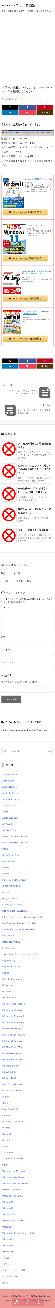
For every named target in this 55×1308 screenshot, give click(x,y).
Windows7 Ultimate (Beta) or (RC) (18, 1233)
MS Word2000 (9, 1072)
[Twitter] (10, 107)
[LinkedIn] (10, 112)
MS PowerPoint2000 (12, 1053)
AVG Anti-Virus (9, 830)
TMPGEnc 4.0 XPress (12, 1158)
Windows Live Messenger (14, 1171)
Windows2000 (9, 1214)
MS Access (7, 985)
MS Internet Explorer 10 (13, 1003)
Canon (5, 849)
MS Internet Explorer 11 (13, 1010)
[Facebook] (27, 107)
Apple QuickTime (10, 818)
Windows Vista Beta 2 (12, 1196)
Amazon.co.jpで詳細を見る (27, 212)
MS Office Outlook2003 (13, 1034)
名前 (3, 637)
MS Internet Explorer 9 (13, 1022)
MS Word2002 (9, 1078)
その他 (5, 1264)
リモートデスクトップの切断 (33, 529)
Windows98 (8, 1245)
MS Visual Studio (10, 1065)
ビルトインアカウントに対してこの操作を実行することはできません (34, 469)
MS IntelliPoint (9, 997)
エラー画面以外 (9, 1276)
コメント (5, 607)
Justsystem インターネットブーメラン (20, 954)
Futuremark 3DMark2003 (14, 880)
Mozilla (5, 972)
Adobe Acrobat (9, 774)
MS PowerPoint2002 (12, 1059)
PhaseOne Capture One (13, 1121)
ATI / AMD (7, 824)
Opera (5, 1103)
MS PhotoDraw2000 (12, 1047)
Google (5, 892)
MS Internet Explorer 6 (13, 1016)
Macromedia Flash (11, 966)
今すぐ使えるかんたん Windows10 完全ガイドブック (36, 312)
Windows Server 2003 (13, 1189)
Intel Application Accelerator (15, 911)
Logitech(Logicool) (11, 960)
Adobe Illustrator (10, 787)
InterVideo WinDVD (11, 942)
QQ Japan (7, 1134)
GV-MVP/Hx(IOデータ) (12, 904)
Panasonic (7, 1115)
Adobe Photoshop (11, 799)
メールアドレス (8, 649)
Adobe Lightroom (10, 793)
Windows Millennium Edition (15, 1183)
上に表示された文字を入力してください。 (20, 681)
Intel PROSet (8, 935)
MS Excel (6, 991)
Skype (5, 1146)
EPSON (5, 867)
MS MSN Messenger (12, 1028)
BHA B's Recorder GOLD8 (14, 842)
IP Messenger (8, 948)
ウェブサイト (7, 662)
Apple (5, 811)
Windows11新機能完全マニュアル (38, 179)
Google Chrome (9, 898)
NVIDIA (5, 1096)
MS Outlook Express (12, 1041)
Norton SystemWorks (12, 1090)
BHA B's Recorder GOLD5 (14, 836)
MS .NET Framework (12, 979)
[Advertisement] (27, 45)
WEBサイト (7, 1165)
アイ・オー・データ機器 (13, 1270)
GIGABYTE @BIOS (11, 886)
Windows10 (7, 1202)
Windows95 (8, 1239)
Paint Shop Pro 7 (10, 1109)
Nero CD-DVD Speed (12, 1084)
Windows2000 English (12, 1220)
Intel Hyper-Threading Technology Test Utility (24, 917)
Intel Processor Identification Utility (19, 929)
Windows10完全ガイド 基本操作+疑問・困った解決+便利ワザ (36, 272)
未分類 (5, 1282)
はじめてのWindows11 (36, 225)
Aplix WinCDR (8, 805)
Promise (6, 1127)
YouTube (6, 1258)
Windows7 (7, 1227)
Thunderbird (8, 1152)
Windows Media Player (13, 1177)
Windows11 (7, 1208)
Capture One (8, 861)
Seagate (6, 1140)
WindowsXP (8, 1251)
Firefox (5, 873)
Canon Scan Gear (10, 855)
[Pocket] (27, 112)
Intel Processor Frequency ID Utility (19, 923)
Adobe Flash (8, 780)
